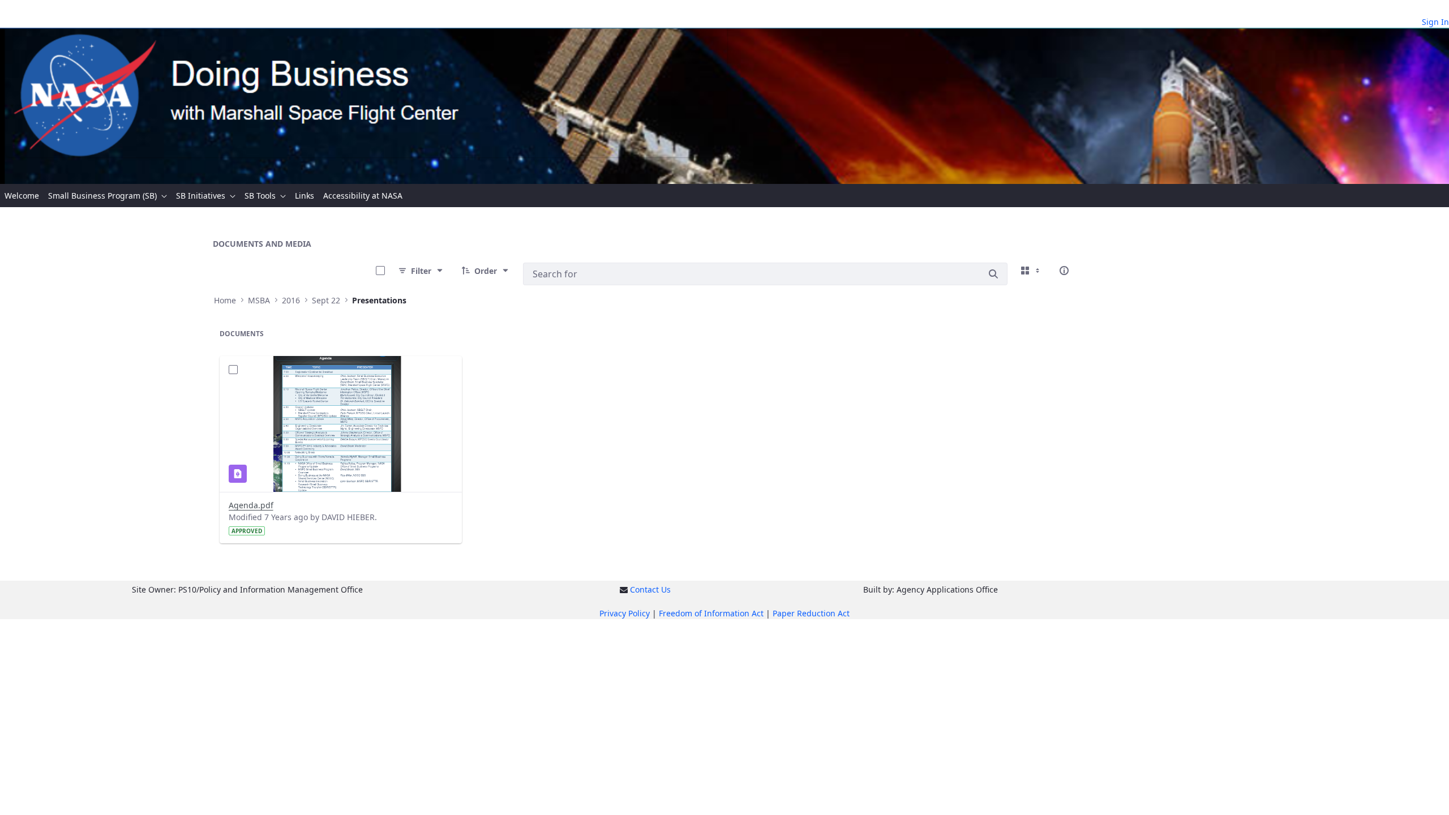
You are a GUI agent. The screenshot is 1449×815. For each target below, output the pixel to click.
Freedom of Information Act (711, 613)
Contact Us (650, 589)
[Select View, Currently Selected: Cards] (1031, 270)
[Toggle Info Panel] (1064, 270)
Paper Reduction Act (811, 613)
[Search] (993, 274)
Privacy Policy (624, 613)
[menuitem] (22, 195)
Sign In (1435, 21)
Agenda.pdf (251, 505)
